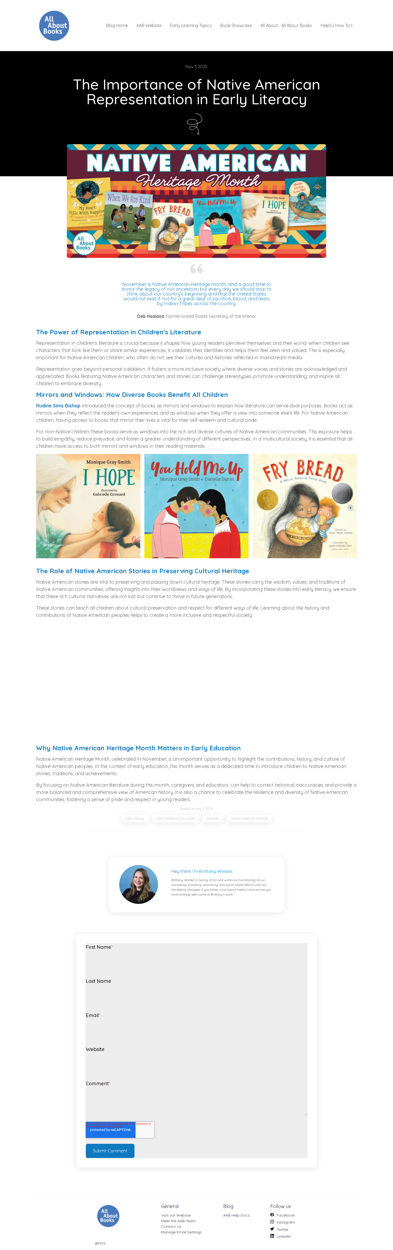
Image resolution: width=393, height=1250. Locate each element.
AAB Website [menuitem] (148, 25)
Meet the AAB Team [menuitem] (178, 1220)
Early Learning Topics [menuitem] (191, 25)
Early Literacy (134, 818)
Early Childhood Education (175, 818)
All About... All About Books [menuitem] (286, 25)
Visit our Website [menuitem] (176, 1215)
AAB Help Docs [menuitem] (236, 1215)
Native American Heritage (249, 818)
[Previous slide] (42, 507)
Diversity (213, 818)
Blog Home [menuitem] (117, 25)
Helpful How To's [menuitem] (337, 25)
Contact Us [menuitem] (171, 1226)
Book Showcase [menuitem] (236, 25)
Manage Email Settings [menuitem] (181, 1232)
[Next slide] (350, 507)
